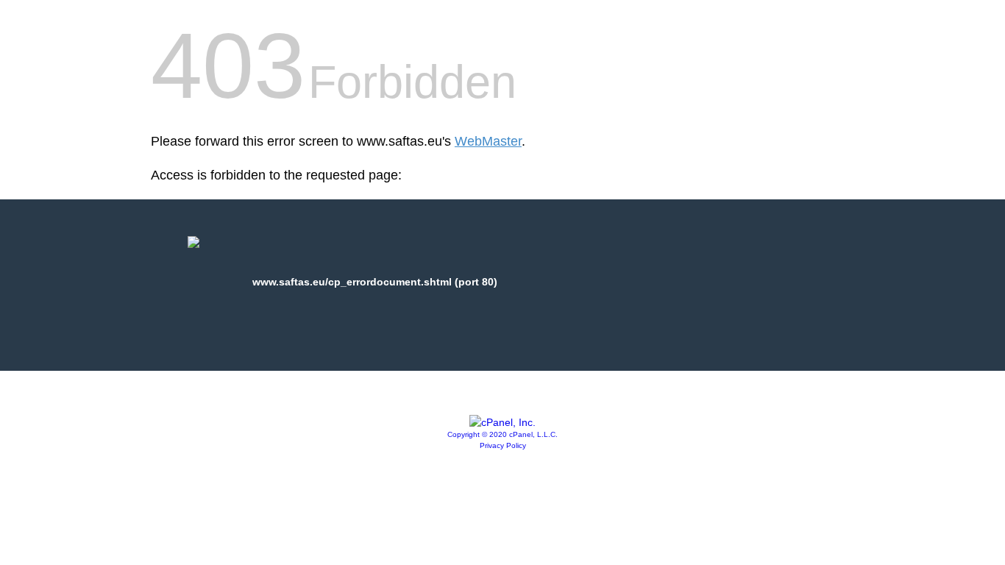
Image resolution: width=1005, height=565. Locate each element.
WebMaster (488, 141)
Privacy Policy (503, 445)
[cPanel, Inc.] (502, 422)
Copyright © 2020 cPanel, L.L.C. (502, 434)
